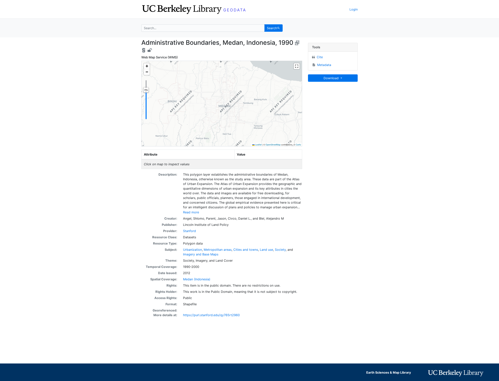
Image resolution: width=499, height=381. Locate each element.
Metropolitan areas (218, 250)
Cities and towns (245, 250)
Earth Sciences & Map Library (388, 372)
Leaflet (258, 144)
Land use (266, 250)
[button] (147, 66)
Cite (320, 57)
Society (280, 250)
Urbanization (192, 250)
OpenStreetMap (272, 144)
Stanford (189, 231)
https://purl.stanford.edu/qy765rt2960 (211, 315)
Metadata (324, 65)
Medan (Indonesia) (196, 279)
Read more (191, 212)
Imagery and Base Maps (200, 254)
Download (332, 78)
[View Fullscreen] (297, 66)
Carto (298, 144)
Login (353, 9)
